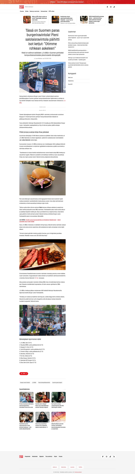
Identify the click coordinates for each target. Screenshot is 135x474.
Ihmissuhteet (44, 11)
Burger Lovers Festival (25, 382)
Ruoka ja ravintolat (34, 11)
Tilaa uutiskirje (48, 456)
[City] (21, 456)
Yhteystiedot (27, 456)
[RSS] (114, 456)
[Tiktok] (114, 6)
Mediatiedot (35, 456)
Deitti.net (70, 77)
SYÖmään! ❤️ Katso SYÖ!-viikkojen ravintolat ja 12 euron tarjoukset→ (67, 2)
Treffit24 (80, 467)
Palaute (60, 456)
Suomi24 (70, 84)
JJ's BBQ (34, 382)
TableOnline (71, 81)
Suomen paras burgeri (57, 382)
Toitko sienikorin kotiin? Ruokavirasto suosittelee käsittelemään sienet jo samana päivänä (78, 65)
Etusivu (22, 11)
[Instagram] (110, 6)
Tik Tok (36, 278)
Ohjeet (55, 456)
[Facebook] (107, 6)
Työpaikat (41, 456)
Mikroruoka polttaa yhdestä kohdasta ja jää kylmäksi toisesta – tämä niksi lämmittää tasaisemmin (78, 45)
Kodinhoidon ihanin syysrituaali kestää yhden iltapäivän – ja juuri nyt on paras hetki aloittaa (78, 37)
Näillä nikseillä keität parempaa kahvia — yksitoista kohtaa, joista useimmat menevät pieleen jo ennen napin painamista (78, 52)
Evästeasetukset (78, 472)
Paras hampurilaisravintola (44, 382)
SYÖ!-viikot (51, 11)
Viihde (26, 11)
